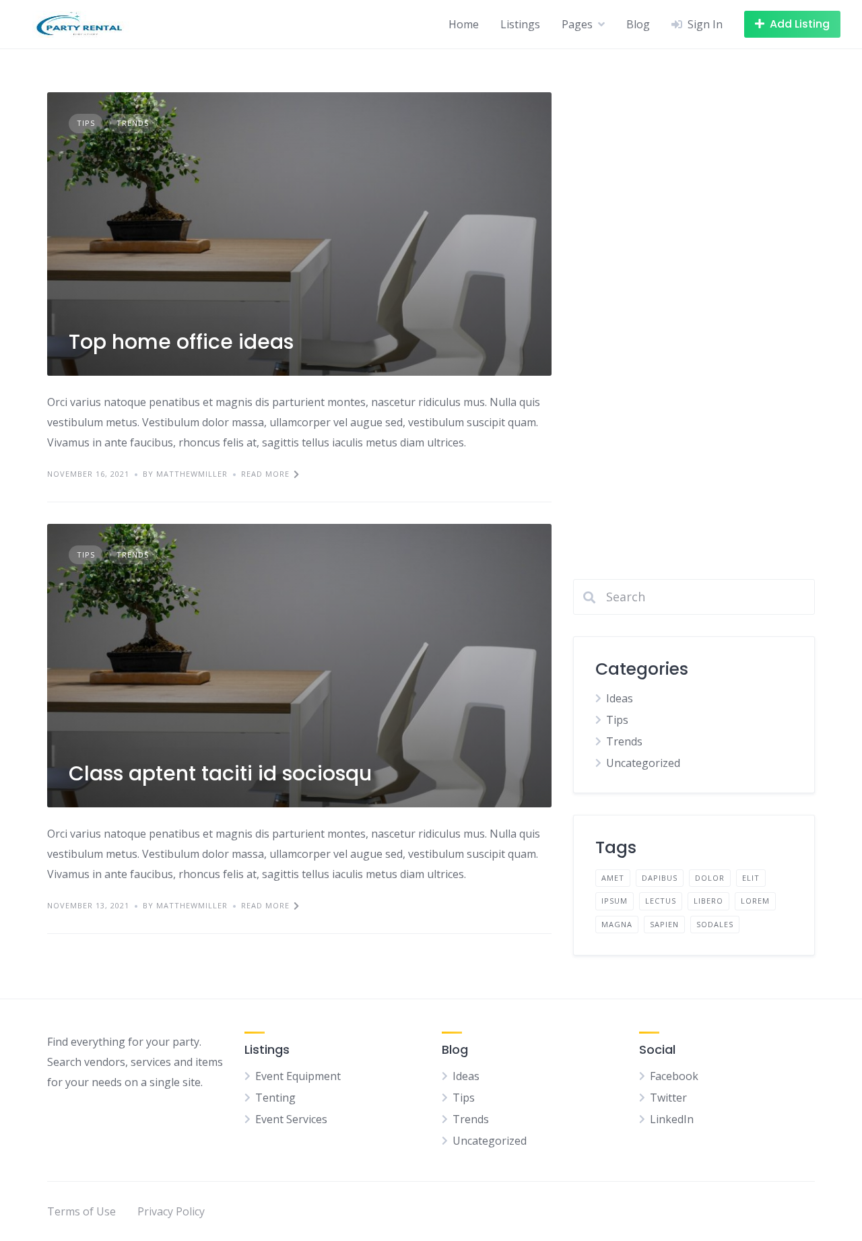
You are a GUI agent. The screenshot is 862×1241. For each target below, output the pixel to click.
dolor (710, 878)
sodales (714, 924)
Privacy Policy (171, 1211)
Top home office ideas (181, 341)
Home (464, 24)
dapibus (659, 878)
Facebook (674, 1076)
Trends (133, 123)
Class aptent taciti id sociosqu (220, 773)
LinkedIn (672, 1119)
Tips (86, 123)
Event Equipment (298, 1076)
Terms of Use (81, 1211)
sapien (664, 924)
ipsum (614, 901)
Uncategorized (643, 763)
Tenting (275, 1097)
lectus (660, 901)
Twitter (668, 1097)
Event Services (291, 1119)
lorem (755, 901)
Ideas (619, 698)
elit (751, 878)
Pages (577, 24)
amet (612, 878)
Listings (520, 24)
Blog (638, 24)
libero (708, 901)
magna (616, 924)
